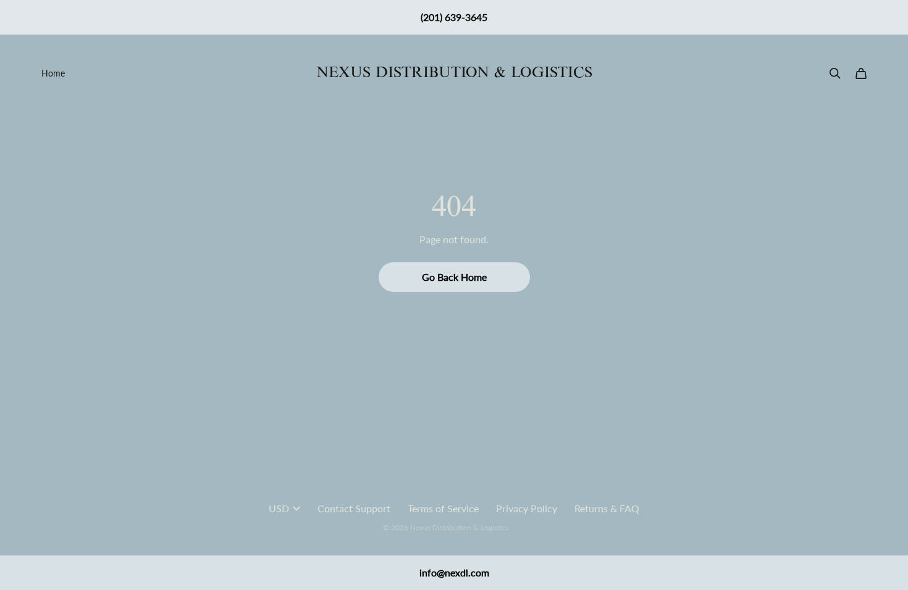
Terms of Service (443, 508)
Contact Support (353, 508)
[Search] (835, 73)
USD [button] (279, 508)
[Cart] (861, 73)
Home (53, 73)
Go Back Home (454, 277)
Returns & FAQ (606, 508)
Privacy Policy (526, 508)
